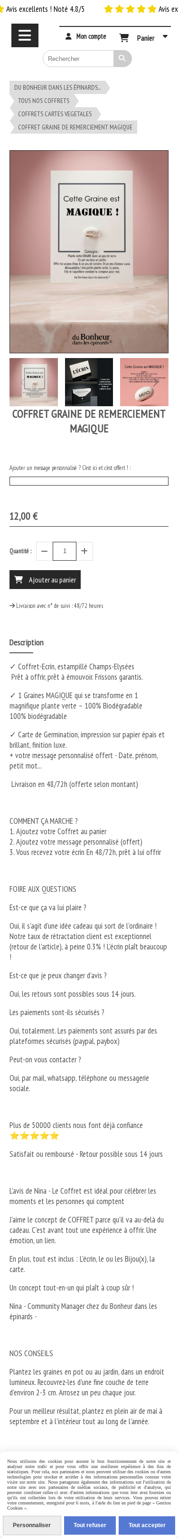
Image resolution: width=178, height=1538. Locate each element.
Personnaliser (32, 1525)
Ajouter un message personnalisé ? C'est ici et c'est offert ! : (70, 468)
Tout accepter (147, 1525)
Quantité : (20, 551)
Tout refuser (90, 1525)
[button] (155, 382)
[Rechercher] (123, 58)
